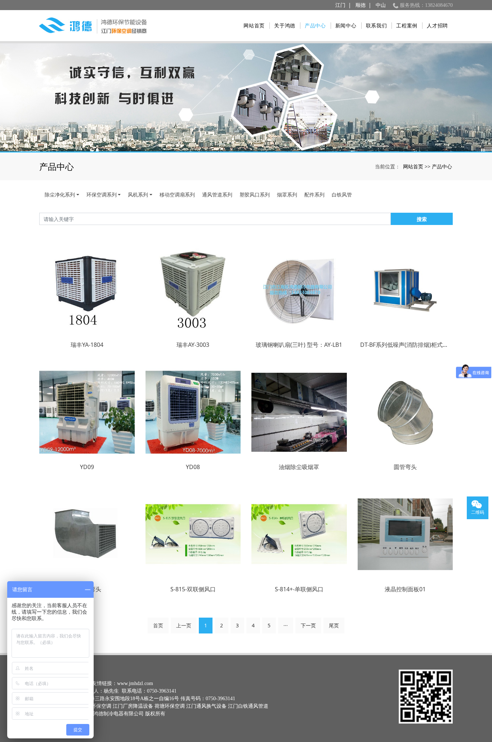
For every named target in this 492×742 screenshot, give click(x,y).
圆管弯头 (405, 467)
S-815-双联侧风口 (193, 589)
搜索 (422, 219)
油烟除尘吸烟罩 (299, 467)
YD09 (87, 467)
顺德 (360, 5)
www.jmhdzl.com (135, 683)
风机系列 (138, 194)
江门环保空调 (96, 706)
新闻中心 (346, 25)
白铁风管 (342, 194)
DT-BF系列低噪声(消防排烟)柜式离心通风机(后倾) (405, 345)
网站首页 (254, 25)
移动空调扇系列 (177, 194)
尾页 (334, 625)
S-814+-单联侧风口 (299, 589)
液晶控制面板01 (405, 589)
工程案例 (406, 25)
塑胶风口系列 (255, 194)
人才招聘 (437, 25)
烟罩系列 (287, 194)
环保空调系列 (101, 194)
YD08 (193, 467)
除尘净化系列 (60, 194)
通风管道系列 (217, 194)
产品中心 (315, 25)
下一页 (308, 625)
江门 (340, 5)
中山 (381, 5)
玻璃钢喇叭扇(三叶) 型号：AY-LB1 (299, 345)
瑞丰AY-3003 (192, 345)
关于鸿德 (284, 25)
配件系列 (314, 194)
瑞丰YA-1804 (87, 345)
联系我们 (376, 25)
